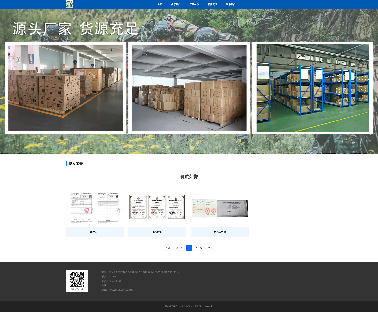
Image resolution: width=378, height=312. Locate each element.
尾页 (210, 248)
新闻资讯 (212, 4)
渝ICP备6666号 (206, 306)
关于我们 (176, 4)
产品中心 (194, 4)
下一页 (198, 248)
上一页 (179, 248)
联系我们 (231, 4)
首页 (160, 4)
